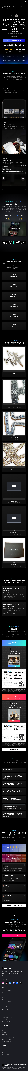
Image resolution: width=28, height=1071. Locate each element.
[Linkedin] (10, 982)
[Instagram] (3, 982)
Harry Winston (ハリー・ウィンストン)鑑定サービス (16, 6)
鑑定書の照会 (13, 749)
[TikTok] (6, 982)
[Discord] (13, 982)
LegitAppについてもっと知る (13, 905)
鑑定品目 (3, 6)
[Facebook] (17, 982)
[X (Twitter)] (20, 982)
